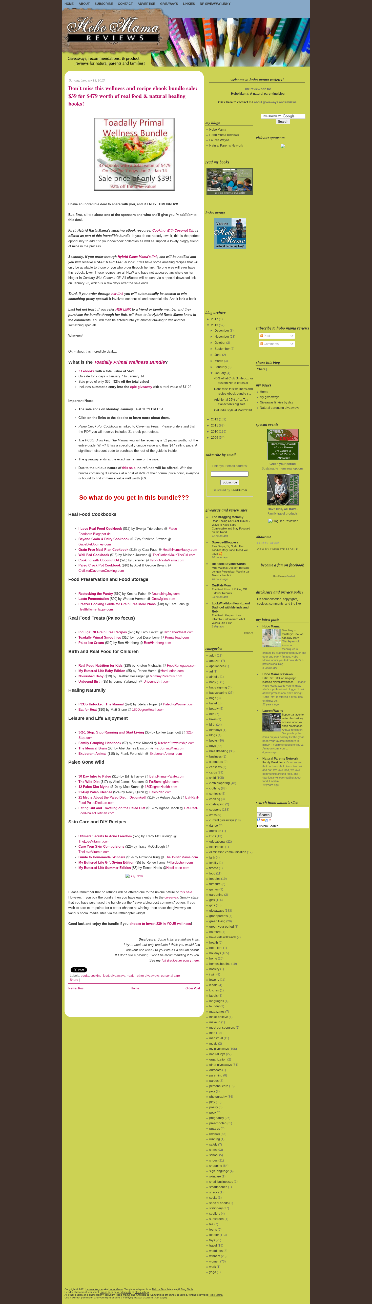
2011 (214, 425)
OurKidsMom (221, 585)
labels (213, 995)
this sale (128, 468)
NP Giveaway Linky (215, 4)
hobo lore (215, 948)
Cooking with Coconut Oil (98, 560)
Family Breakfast (272, 762)
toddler (214, 1235)
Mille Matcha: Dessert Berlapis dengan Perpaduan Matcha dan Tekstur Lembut (231, 571)
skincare (215, 1176)
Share (74, 980)
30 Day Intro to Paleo (94, 776)
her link (117, 294)
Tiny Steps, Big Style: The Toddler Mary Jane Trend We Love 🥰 (230, 550)
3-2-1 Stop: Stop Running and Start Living (111, 732)
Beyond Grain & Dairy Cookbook (103, 539)
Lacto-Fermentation (93, 599)
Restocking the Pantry (95, 594)
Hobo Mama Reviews (224, 135)
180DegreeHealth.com (148, 709)
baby (212, 682)
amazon (214, 661)
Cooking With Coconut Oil (172, 230)
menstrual (216, 1038)
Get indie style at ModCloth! (233, 410)
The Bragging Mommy (227, 517)
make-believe (218, 1017)
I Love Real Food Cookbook (100, 529)
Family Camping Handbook (99, 743)
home (213, 958)
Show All (248, 632)
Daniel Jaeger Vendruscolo (115, 1292)
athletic (214, 677)
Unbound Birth (89, 681)
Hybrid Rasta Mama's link (137, 257)
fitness (213, 868)
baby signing (218, 687)
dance (213, 825)
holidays (215, 953)
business (215, 756)
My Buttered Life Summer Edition (104, 868)
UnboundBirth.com (157, 681)
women (214, 1261)
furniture (215, 884)
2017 (214, 319)
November (222, 336)
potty (212, 1112)
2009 (214, 437)
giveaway (171, 897)
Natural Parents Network (226, 145)
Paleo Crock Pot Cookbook (99, 565)
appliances (216, 666)
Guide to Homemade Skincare (101, 857)
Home (69, 4)
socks (213, 1197)
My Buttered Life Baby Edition (101, 671)
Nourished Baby (91, 676)
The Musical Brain (92, 748)
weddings (216, 1251)
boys (212, 746)
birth (212, 724)
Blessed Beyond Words (229, 564)
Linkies (189, 4)
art (211, 671)
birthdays (215, 730)
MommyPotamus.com (166, 676)
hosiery (214, 969)
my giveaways (219, 1049)
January (220, 373)
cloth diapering (219, 783)
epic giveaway (141, 387)
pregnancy (216, 1118)
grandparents (218, 916)
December (222, 330)
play (212, 1102)
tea (211, 1224)
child (212, 778)
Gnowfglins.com (163, 599)
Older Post (192, 988)
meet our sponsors (222, 1027)
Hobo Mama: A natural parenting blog (257, 93)
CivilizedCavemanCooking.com (101, 571)
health (131, 975)
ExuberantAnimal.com (166, 754)
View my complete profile (277, 549)
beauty (214, 708)
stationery (216, 1208)
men (212, 1033)
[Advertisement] (229, 279)
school (213, 1155)
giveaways (118, 975)
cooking (96, 975)
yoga (212, 1272)
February (221, 367)
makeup (214, 1022)
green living (217, 921)
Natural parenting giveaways (279, 408)
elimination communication (227, 852)
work (212, 1267)
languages (216, 1001)
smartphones (218, 1187)
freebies (214, 879)
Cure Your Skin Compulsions (101, 846)
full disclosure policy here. (181, 960)
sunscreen (216, 1219)
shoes (213, 1160)
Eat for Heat (87, 709)
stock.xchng (142, 1292)
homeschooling (220, 964)
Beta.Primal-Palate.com (166, 776)
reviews (214, 1134)
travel (213, 1245)
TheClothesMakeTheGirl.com (174, 555)
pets (212, 1091)
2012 (214, 419)
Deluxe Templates (162, 1289)
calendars (216, 762)
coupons (215, 809)
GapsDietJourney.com (94, 544)
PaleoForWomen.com (179, 704)
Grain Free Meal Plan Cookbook (103, 550)
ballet (213, 703)
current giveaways (221, 820)
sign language (219, 1171)
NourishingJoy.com (166, 594)
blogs (213, 735)
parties (214, 1081)
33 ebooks (86, 371)
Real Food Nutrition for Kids (100, 665)
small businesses (221, 1182)
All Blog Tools (185, 1289)
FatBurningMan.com (169, 748)
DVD (212, 836)
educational (217, 841)
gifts (212, 900)
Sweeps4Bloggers (225, 542)
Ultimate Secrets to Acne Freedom (105, 836)
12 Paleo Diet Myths (93, 787)
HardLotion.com (172, 671)
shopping (215, 1166)
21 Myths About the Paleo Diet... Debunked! (112, 797)
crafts (213, 815)
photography (218, 1096)
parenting (215, 1075)
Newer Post (76, 988)
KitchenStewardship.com (176, 743)
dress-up (215, 831)
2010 (214, 431)
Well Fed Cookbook (93, 555)
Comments (271, 344)
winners (214, 1256)
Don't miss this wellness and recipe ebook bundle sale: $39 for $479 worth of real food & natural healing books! (132, 96)
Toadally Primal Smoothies (99, 637)
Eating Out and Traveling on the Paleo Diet (111, 808)
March (219, 361)
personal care (170, 975)
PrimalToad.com (177, 637)
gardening (216, 894)
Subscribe (104, 4)
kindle (213, 985)
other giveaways (148, 975)
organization (217, 1059)
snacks (214, 1192)
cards (213, 772)
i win (212, 974)
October (220, 342)
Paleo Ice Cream (91, 643)
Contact (125, 4)
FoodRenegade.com (181, 665)
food (106, 975)
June (218, 355)
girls (212, 905)
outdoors (215, 1070)
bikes (213, 719)
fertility (213, 863)
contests (215, 794)
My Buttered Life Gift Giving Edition (106, 862)
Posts (267, 336)
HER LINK (123, 309)
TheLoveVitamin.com (94, 841)
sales (213, 1150)
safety (213, 1144)
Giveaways (169, 4)
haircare (215, 932)
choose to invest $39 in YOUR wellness (160, 924)
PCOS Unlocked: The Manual (101, 704)
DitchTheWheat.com (179, 632)
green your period (221, 926)
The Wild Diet (88, 782)
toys (212, 1240)
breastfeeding (218, 751)
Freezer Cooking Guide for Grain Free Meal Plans (117, 604)
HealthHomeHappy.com (180, 550)
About (84, 4)
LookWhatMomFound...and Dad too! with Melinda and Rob (231, 607)
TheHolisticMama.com (181, 857)
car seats (215, 767)
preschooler (217, 1123)
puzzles (214, 1128)
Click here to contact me (235, 102)
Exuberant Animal (92, 754)
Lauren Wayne (219, 140)
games (214, 889)
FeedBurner (239, 490)
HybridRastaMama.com (167, 560)
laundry (214, 1006)
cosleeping (216, 804)
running (214, 1139)
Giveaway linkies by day (276, 402)
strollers (214, 1213)
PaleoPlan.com (160, 792)
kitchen (214, 990)
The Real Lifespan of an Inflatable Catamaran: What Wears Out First (228, 619)
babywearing (218, 693)
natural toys (217, 1054)
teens (213, 1229)
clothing (214, 788)
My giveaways (269, 397)
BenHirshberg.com (157, 643)
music (213, 1043)
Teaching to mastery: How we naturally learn (292, 634)
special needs (219, 1203)
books (85, 975)
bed (212, 714)
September (222, 349)
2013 (214, 325)
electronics (216, 847)
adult (212, 655)
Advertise (146, 4)
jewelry (214, 980)
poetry (213, 1107)
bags (212, 698)
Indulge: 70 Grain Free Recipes (102, 632)
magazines (216, 1011)
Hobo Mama (217, 129)
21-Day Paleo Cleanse (95, 792)
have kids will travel (222, 937)
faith (212, 857)
